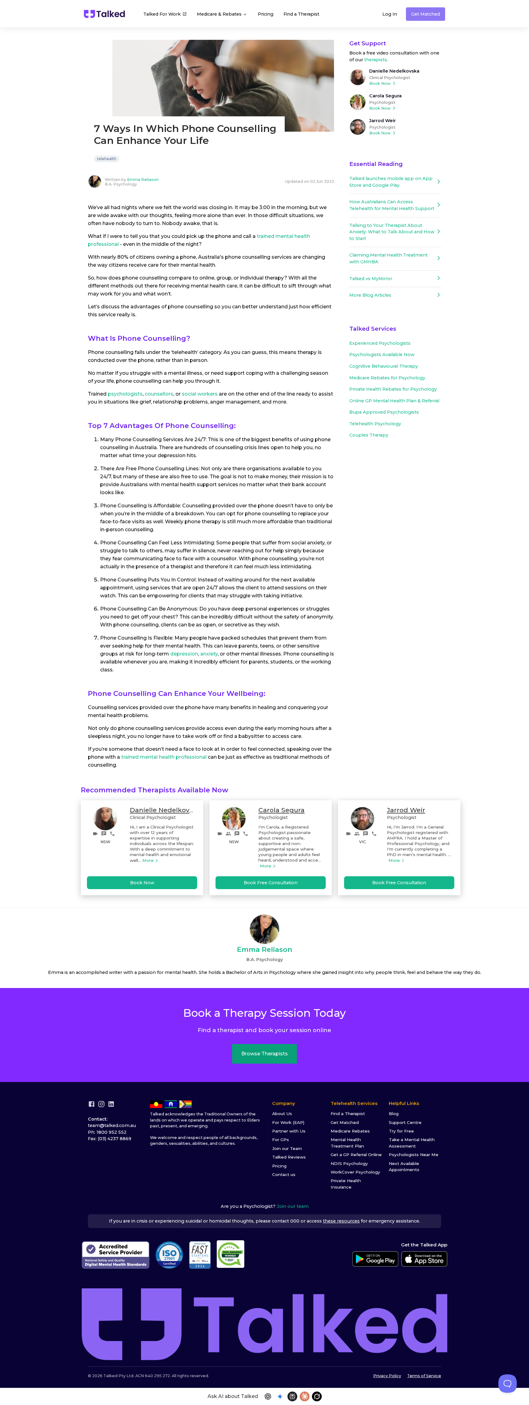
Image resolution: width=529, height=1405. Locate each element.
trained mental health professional (164, 757)
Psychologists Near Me (413, 1154)
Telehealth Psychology (375, 423)
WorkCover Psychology (355, 1172)
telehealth (106, 158)
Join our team (293, 1206)
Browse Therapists (264, 1054)
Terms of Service (424, 1375)
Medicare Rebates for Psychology (387, 378)
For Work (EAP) (288, 1122)
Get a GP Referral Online (356, 1154)
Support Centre (405, 1122)
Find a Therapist (301, 14)
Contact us (283, 1174)
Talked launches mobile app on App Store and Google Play (391, 182)
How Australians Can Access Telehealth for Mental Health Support (391, 205)
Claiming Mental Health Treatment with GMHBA (388, 258)
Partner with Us (289, 1131)
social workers (200, 394)
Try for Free (401, 1131)
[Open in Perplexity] (292, 1396)
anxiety (209, 654)
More (148, 860)
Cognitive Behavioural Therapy (383, 366)
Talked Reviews (289, 1157)
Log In (389, 14)
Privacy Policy (387, 1375)
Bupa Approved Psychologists (384, 412)
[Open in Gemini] (280, 1396)
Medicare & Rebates (220, 14)
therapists (375, 59)
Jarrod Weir (382, 120)
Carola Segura (385, 96)
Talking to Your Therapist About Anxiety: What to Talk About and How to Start (391, 232)
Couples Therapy (368, 435)
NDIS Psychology (349, 1163)
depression (184, 654)
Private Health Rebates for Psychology (393, 389)
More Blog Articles (370, 295)
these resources (341, 1221)
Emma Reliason (143, 179)
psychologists (125, 394)
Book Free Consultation (271, 882)
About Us (282, 1113)
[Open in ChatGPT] (268, 1396)
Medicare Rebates (350, 1131)
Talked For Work (162, 14)
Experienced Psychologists (380, 343)
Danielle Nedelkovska (394, 71)
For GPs (280, 1139)
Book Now (380, 83)
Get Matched (425, 14)
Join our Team (287, 1148)
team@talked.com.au (112, 1125)
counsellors (159, 394)
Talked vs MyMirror (370, 278)
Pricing (265, 14)
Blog (394, 1113)
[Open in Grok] (317, 1396)
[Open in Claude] (305, 1396)
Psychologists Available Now (382, 354)
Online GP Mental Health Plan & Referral (394, 401)
